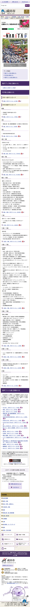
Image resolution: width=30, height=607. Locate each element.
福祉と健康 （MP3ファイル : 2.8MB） (12, 435)
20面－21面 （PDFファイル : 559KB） (12, 356)
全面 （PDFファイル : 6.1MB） (10, 101)
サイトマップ (5, 552)
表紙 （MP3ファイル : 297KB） (10, 409)
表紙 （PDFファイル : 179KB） (10, 116)
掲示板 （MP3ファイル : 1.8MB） (11, 431)
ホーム (8, 16)
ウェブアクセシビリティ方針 (20, 553)
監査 (4, 509)
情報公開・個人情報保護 (8, 512)
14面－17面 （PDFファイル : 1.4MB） (12, 308)
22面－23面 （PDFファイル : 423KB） (12, 367)
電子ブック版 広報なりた (10, 73)
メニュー (27, 12)
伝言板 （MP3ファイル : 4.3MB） (11, 433)
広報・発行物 (21, 16)
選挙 (4, 527)
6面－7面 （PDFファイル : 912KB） (12, 174)
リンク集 (15, 555)
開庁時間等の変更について (12, 583)
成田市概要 (5, 498)
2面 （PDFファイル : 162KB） (10, 126)
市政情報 (14, 16)
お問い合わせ (15, 1)
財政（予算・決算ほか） (8, 504)
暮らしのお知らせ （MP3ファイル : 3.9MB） (13, 426)
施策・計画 (5, 501)
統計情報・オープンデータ (9, 524)
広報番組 (5, 518)
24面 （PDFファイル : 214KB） (11, 385)
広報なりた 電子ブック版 (8, 87)
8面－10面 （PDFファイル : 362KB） (12, 212)
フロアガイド (16, 487)
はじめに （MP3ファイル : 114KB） (11, 407)
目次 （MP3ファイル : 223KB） (10, 411)
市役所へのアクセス (7, 565)
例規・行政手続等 (7, 530)
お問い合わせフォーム (16, 483)
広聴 (4, 521)
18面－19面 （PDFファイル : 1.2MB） (12, 345)
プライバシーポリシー (7, 553)
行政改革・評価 (6, 507)
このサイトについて (22, 552)
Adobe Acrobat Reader (14, 462)
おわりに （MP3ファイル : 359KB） (11, 448)
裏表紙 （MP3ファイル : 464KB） (11, 444)
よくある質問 (5, 1)
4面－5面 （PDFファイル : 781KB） (12, 153)
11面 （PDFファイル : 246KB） (11, 225)
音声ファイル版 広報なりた (11, 77)
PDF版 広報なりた (9, 75)
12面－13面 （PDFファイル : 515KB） (12, 241)
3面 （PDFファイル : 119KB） (10, 136)
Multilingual (25, 1)
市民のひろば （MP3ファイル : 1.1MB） (12, 420)
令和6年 (6, 18)
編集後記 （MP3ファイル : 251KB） (11, 446)
